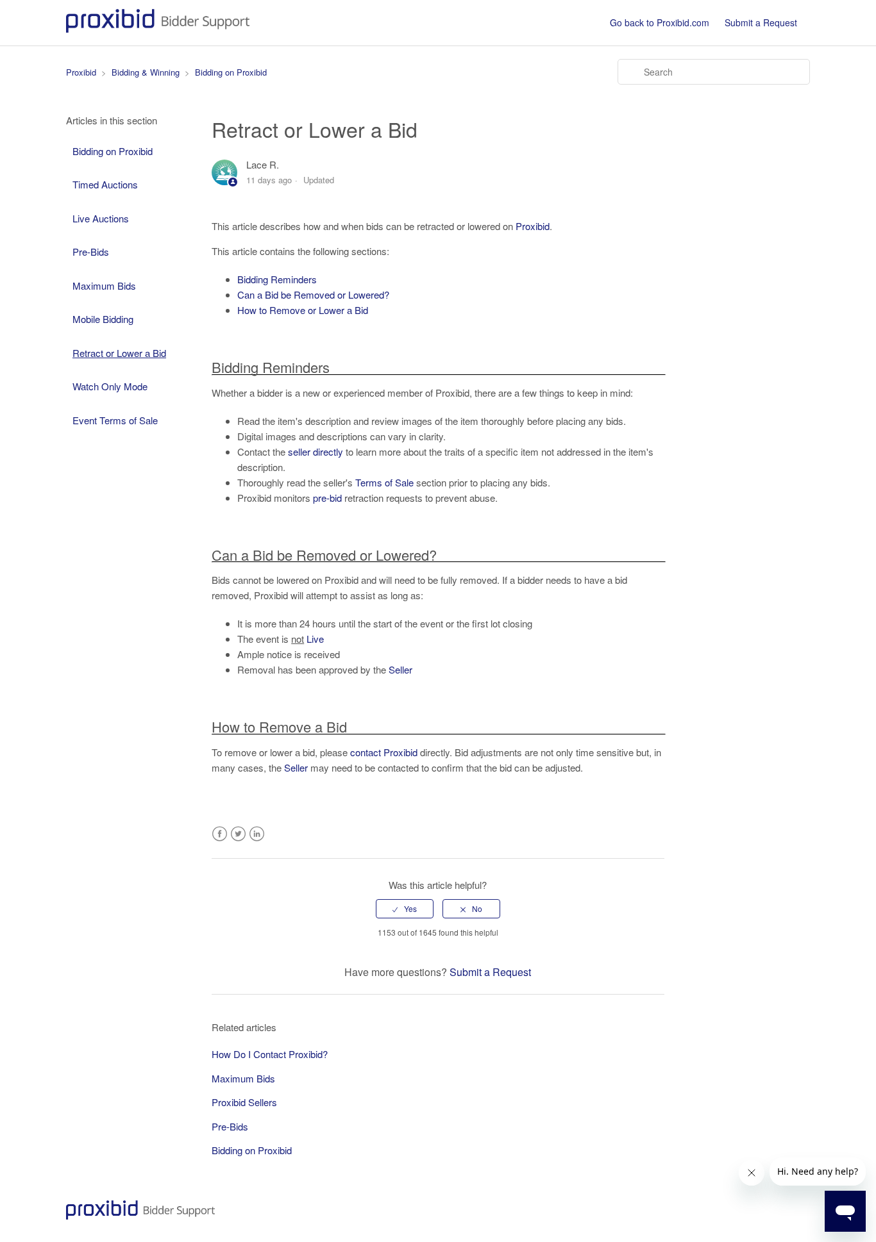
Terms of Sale (384, 482)
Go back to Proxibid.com (659, 22)
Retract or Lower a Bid (119, 353)
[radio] (405, 908)
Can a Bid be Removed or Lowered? (313, 294)
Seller (400, 669)
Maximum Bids (104, 285)
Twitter (238, 834)
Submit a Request (761, 22)
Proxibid (81, 72)
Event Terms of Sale (115, 420)
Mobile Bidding (102, 319)
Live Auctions (100, 218)
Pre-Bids (90, 251)
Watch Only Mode (109, 386)
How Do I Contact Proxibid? (270, 1054)
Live (315, 638)
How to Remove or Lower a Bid (302, 310)
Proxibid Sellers (244, 1102)
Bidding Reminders (277, 279)
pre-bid (327, 497)
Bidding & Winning (146, 72)
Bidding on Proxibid (231, 72)
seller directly (315, 451)
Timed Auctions (105, 184)
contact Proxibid (383, 752)
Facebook (220, 834)
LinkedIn (257, 834)
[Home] (157, 28)
